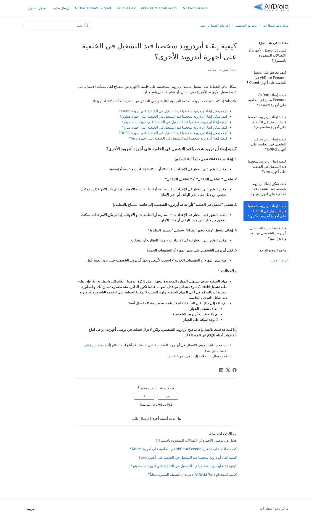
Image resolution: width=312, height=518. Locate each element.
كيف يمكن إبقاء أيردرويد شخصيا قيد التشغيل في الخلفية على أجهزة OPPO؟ (173, 133)
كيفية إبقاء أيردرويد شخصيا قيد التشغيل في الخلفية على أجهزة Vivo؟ (178, 138)
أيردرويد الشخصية (246, 25)
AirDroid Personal (195, 8)
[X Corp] (228, 370)
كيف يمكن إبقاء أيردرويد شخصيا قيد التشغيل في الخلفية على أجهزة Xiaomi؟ (172, 111)
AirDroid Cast (126, 8)
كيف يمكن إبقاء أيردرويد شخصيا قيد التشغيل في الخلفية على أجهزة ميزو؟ (268, 189)
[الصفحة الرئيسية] (270, 10)
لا (144, 396)
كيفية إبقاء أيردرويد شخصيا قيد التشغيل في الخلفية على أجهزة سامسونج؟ (267, 122)
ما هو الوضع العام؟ (272, 250)
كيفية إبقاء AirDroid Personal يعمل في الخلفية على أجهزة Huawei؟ (267, 100)
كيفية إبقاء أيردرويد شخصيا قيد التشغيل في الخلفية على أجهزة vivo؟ (267, 166)
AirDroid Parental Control (159, 8)
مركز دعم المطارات (275, 25)
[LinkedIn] (221, 370)
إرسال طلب (61, 8)
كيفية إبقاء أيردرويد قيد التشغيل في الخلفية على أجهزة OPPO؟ (268, 144)
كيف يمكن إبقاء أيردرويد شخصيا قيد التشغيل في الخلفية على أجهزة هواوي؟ (173, 116)
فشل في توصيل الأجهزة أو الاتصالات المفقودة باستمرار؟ (267, 55)
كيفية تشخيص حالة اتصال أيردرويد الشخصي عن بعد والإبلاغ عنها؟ (268, 233)
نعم (168, 396)
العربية (31, 509)
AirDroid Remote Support (93, 8)
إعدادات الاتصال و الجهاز (214, 25)
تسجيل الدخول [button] (38, 8)
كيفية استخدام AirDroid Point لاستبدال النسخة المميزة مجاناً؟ (192, 475)
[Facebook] (235, 370)
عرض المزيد (279, 260)
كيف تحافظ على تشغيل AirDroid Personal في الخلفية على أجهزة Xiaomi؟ (266, 77)
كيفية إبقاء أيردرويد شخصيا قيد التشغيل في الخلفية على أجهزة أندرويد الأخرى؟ (267, 211)
